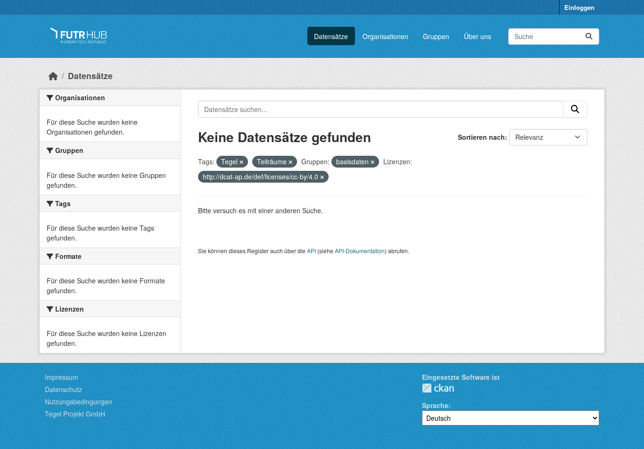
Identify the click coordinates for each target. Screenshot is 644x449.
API (311, 251)
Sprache (435, 405)
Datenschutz (63, 389)
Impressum (61, 377)
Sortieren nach (481, 137)
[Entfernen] (241, 162)
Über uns (477, 36)
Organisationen (385, 36)
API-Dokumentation (360, 251)
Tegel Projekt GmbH (75, 413)
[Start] (53, 75)
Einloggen (579, 7)
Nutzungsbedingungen (78, 401)
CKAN (438, 388)
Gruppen (436, 36)
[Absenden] (588, 36)
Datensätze (331, 36)
